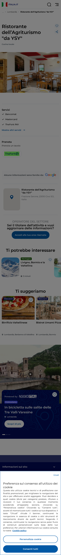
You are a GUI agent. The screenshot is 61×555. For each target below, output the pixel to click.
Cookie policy (19, 530)
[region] (30, 513)
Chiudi (56, 475)
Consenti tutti (30, 549)
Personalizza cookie (30, 539)
